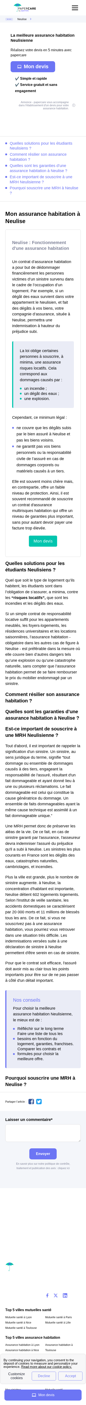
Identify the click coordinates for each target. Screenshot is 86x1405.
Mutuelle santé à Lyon (18, 1317)
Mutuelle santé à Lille (58, 1322)
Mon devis (36, 66)
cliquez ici (64, 1168)
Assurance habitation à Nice (22, 1350)
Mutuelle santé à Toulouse (21, 1327)
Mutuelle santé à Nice (18, 1322)
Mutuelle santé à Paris (58, 1317)
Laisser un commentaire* (28, 1120)
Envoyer (43, 1154)
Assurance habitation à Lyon (22, 1344)
